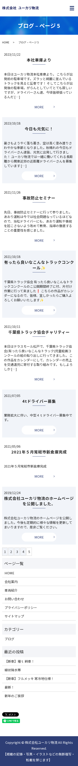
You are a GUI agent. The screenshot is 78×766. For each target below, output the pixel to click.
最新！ (9, 687)
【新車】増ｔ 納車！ (19, 661)
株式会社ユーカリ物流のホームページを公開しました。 (39, 500)
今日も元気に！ (39, 128)
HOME (5, 42)
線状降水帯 (13, 670)
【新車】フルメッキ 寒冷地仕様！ (29, 678)
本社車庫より (39, 60)
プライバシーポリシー (21, 607)
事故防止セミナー (39, 198)
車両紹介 (11, 590)
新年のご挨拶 (14, 695)
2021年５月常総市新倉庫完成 (39, 452)
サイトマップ (14, 616)
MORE (39, 107)
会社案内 (11, 581)
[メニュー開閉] (72, 8)
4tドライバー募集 (39, 401)
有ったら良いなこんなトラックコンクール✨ (39, 264)
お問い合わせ (14, 599)
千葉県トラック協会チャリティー (39, 332)
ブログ (9, 638)
